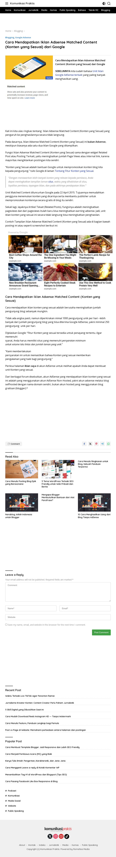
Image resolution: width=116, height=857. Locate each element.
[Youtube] (61, 836)
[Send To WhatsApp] (108, 444)
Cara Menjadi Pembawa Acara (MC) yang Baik (28, 754)
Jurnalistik (54, 845)
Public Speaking (16, 811)
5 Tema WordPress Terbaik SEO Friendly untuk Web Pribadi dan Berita (58, 484)
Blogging (9, 37)
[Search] (109, 3)
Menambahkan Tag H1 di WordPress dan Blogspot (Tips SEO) (36, 774)
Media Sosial (14, 800)
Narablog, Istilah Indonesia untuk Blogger (18, 516)
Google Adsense (23, 37)
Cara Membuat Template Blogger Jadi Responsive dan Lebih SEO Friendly (42, 747)
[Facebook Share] (84, 444)
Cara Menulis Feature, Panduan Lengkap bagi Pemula (32, 723)
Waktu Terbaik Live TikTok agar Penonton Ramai (30, 696)
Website (12, 805)
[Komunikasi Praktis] (58, 830)
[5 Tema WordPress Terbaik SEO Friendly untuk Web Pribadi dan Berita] (58, 469)
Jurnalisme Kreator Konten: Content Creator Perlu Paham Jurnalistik (39, 703)
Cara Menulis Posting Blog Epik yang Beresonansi (20, 482)
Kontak (32, 845)
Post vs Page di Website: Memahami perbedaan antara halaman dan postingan (45, 730)
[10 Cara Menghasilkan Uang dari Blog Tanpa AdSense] (94, 502)
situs (50, 181)
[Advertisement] (58, 20)
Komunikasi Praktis (22, 3)
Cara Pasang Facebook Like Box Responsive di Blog (31, 781)
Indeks (42, 845)
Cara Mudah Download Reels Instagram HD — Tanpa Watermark (38, 716)
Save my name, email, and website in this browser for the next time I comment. (47, 624)
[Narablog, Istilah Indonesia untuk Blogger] (21, 502)
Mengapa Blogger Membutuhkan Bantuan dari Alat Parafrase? (58, 497)
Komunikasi (14, 795)
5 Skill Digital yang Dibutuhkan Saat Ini (24, 709)
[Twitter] (50, 836)
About (22, 845)
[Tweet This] (90, 444)
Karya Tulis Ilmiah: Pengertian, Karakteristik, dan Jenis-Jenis (35, 760)
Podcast (12, 790)
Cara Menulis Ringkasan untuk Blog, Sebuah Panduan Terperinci (93, 464)
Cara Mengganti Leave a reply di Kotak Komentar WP (32, 767)
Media (65, 845)
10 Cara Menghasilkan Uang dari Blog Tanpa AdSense (94, 516)
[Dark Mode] (104, 3)
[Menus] (7, 3)
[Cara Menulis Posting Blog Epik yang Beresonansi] (21, 469)
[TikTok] (66, 836)
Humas (75, 845)
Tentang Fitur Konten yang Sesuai (74, 171)
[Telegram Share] (102, 444)
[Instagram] (55, 836)
